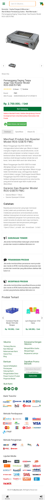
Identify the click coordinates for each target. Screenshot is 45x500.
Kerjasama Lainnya (31, 353)
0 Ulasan (16, 89)
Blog (5, 356)
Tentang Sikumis (9, 346)
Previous (3, 318)
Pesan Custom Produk (11, 376)
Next (42, 318)
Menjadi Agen (29, 351)
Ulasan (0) (31, 132)
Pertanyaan (7, 368)
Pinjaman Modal (9, 379)
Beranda (5, 9)
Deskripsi (7, 132)
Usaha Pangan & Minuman (19, 9)
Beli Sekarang (22, 109)
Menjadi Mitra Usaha (31, 348)
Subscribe (33, 376)
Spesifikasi (19, 132)
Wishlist (25, 89)
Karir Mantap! (8, 349)
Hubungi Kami (8, 371)
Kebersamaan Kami (10, 351)
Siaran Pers (7, 354)
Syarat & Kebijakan (10, 366)
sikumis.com (17, 490)
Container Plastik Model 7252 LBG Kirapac (12, 323)
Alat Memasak (31, 12)
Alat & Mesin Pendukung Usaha (13, 12)
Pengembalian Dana (10, 373)
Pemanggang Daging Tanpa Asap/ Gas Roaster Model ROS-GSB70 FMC (17, 82)
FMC (15, 93)
